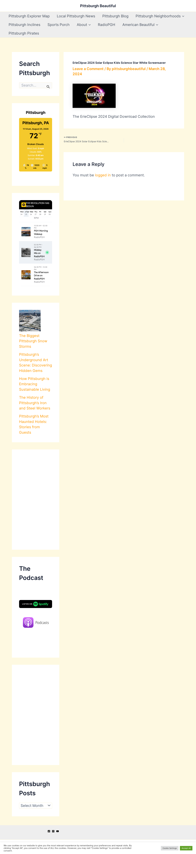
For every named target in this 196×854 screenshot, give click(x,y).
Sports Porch (58, 24)
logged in (103, 175)
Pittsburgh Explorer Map (29, 16)
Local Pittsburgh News (76, 16)
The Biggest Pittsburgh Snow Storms (33, 341)
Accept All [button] (186, 848)
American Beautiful (138, 24)
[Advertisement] (35, 500)
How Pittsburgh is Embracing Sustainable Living (34, 384)
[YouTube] (57, 831)
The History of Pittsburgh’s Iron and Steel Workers (34, 402)
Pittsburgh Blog (115, 16)
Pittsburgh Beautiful (98, 6)
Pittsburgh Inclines (24, 24)
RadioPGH (106, 24)
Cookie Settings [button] (170, 848)
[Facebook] (49, 831)
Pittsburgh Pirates (24, 33)
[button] (182, 16)
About (82, 24)
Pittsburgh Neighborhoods (158, 16)
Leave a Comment (88, 69)
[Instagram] (53, 831)
